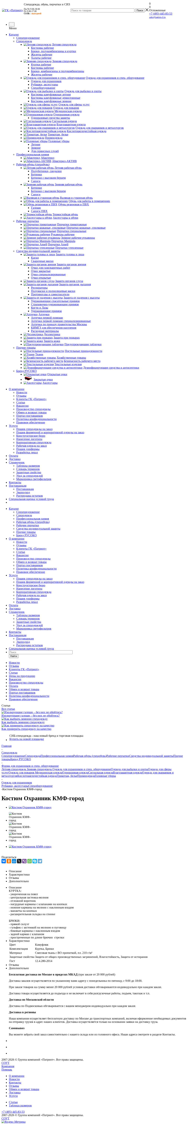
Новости (21, 392)
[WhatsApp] (29, 861)
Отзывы (21, 395)
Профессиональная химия (32, 518)
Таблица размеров (20, 1105)
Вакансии (22, 405)
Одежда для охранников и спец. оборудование (81, 769)
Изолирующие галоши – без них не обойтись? (30, 715)
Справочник (17, 462)
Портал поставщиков (29, 415)
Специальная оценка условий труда (31, 499)
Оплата (13, 455)
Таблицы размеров (28, 465)
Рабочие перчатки (27, 525)
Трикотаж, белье (67, 775)
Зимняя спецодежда (39, 769)
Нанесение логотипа (29, 439)
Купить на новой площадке (26, 739)
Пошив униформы (27, 449)
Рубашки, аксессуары (14, 785)
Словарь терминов (28, 469)
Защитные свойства (28, 472)
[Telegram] (40, 861)
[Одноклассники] (9, 861)
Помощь (6, 1069)
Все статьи (8, 708)
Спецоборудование (40, 785)
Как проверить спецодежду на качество (26, 728)
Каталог (14, 34)
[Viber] (24, 861)
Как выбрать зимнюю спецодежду (23, 722)
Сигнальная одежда (100, 772)
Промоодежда (86, 775)
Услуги (13, 425)
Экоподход (23, 492)
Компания (7, 1066)
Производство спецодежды (33, 409)
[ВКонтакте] (3, 861)
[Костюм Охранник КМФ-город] (30, 807)
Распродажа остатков (29, 495)
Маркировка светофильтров (33, 479)
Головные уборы (105, 775)
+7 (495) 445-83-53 (160, 13)
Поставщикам (17, 485)
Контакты (15, 482)
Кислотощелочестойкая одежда (37, 775)
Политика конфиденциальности (36, 419)
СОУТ (5, 1062)
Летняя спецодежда (13, 769)
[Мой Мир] (14, 861)
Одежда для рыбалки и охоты (129, 769)
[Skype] (34, 861)
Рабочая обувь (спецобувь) (32, 522)
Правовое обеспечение (30, 422)
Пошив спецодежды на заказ (34, 429)
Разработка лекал (27, 452)
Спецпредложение (28, 512)
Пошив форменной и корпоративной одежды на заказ (50, 432)
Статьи (20, 402)
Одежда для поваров (21, 772)
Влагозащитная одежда (127, 772)
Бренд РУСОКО (26, 535)
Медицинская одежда (48, 772)
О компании (16, 389)
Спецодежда (24, 515)
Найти (13, 656)
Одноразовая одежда (75, 772)
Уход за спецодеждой (29, 475)
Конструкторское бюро (30, 435)
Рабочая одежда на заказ (31, 445)
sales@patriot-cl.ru (157, 17)
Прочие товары (26, 532)
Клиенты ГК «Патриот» (31, 399)
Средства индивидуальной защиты (38, 528)
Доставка (14, 459)
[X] (19, 861)
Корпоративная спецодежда (33, 442)
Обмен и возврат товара (31, 412)
